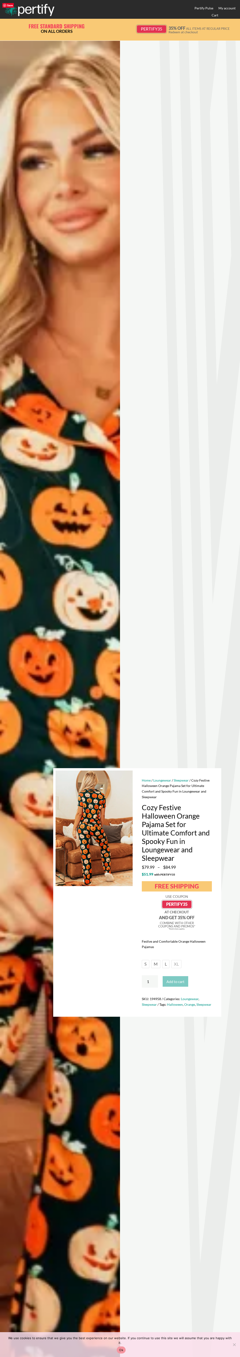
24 (129, 876)
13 (95, 876)
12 (92, 876)
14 (98, 876)
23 (126, 876)
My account (227, 8)
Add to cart (175, 981)
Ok (121, 1350)
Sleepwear (181, 780)
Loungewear (162, 780)
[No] (234, 1344)
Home (146, 780)
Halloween (175, 1004)
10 (86, 876)
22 (123, 876)
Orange (189, 1004)
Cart (215, 15)
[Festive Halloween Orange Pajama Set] (94, 885)
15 (101, 876)
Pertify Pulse (204, 8)
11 (89, 876)
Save (10, 5)
